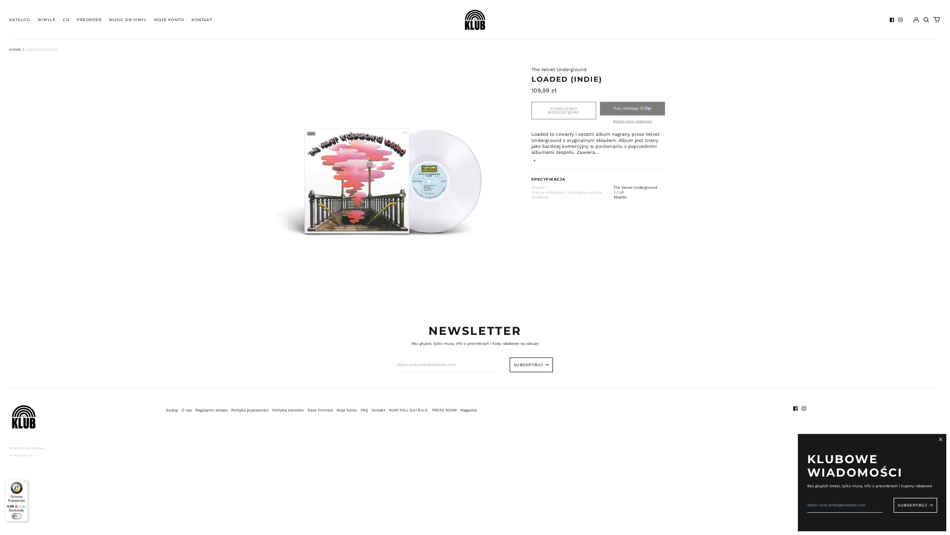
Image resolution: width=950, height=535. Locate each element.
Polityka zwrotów (288, 410)
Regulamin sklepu (211, 410)
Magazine (468, 410)
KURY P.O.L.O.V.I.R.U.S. (408, 410)
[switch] (17, 516)
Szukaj (172, 410)
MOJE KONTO (169, 19)
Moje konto (347, 410)
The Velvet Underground (559, 69)
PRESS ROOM (444, 410)
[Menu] (25, 482)
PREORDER (89, 19)
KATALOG (19, 19)
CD (66, 19)
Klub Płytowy (33, 448)
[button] (926, 20)
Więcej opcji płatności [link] (632, 121)
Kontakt (378, 410)
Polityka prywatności (250, 410)
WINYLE (46, 19)
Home (15, 50)
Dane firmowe (320, 410)
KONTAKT (202, 19)
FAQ (364, 410)
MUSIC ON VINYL (128, 19)
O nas (187, 410)
